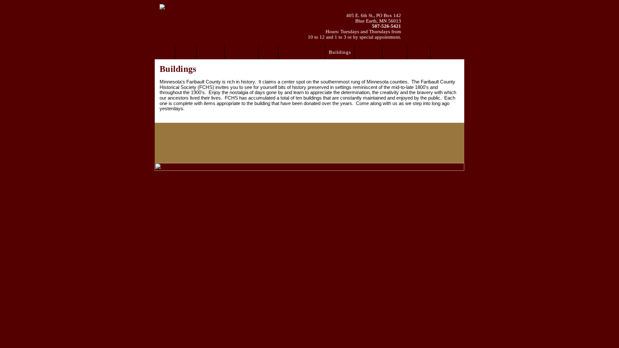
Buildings (178, 69)
